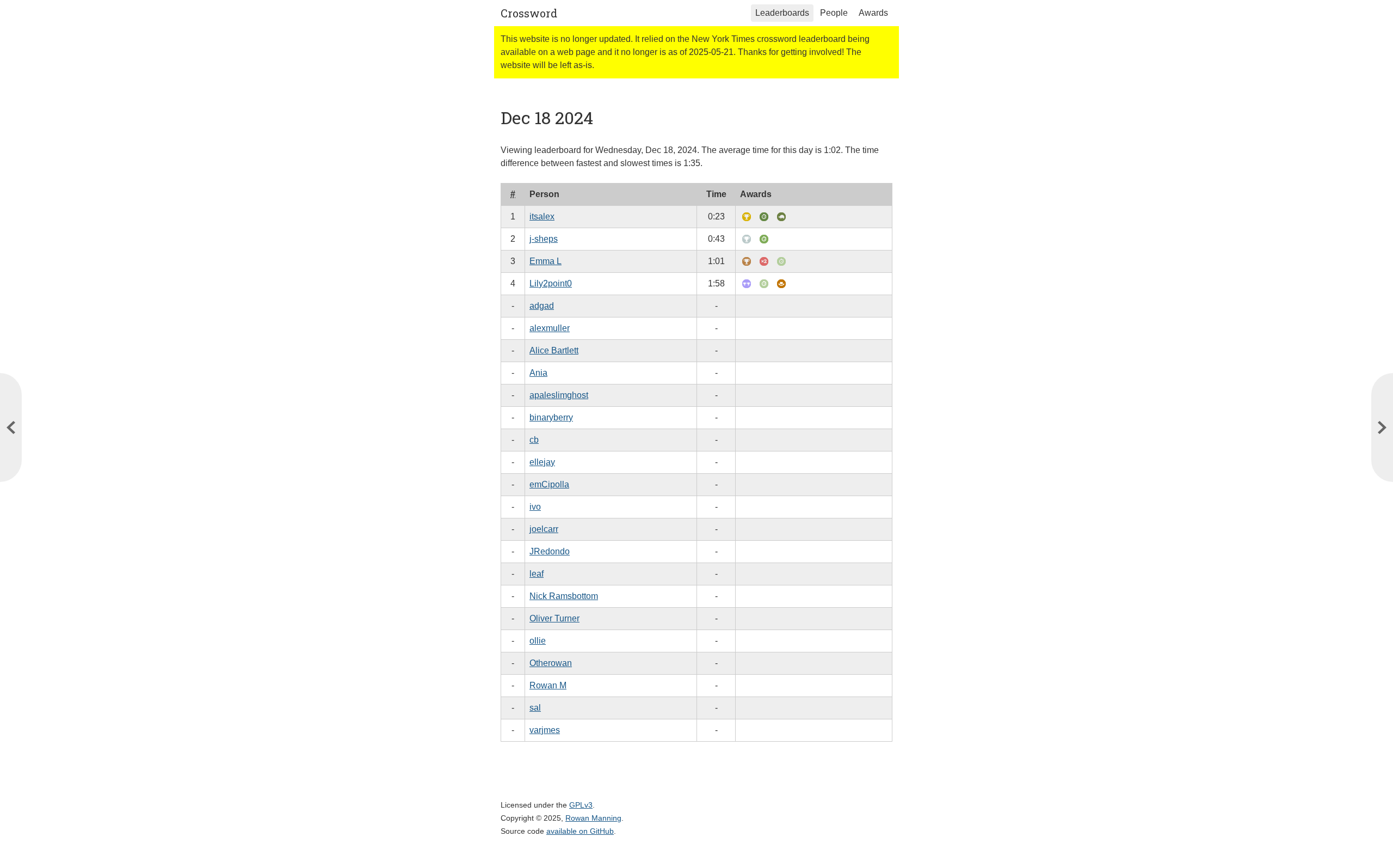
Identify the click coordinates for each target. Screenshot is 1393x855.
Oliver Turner (554, 618)
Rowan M (547, 685)
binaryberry (551, 417)
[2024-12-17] (1382, 427)
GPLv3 (581, 805)
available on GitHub (580, 831)
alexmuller (549, 328)
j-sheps (543, 238)
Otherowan (550, 663)
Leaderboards (782, 12)
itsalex (541, 216)
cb (534, 439)
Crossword (529, 13)
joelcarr (543, 529)
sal (535, 707)
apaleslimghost (558, 395)
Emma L (545, 261)
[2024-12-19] (11, 427)
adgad (541, 305)
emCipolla (549, 484)
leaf (536, 573)
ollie (537, 640)
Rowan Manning (593, 818)
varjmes (544, 730)
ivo (535, 506)
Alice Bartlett (553, 350)
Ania (538, 372)
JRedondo (549, 551)
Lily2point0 (550, 283)
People (834, 12)
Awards (873, 12)
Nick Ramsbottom (563, 596)
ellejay (542, 462)
